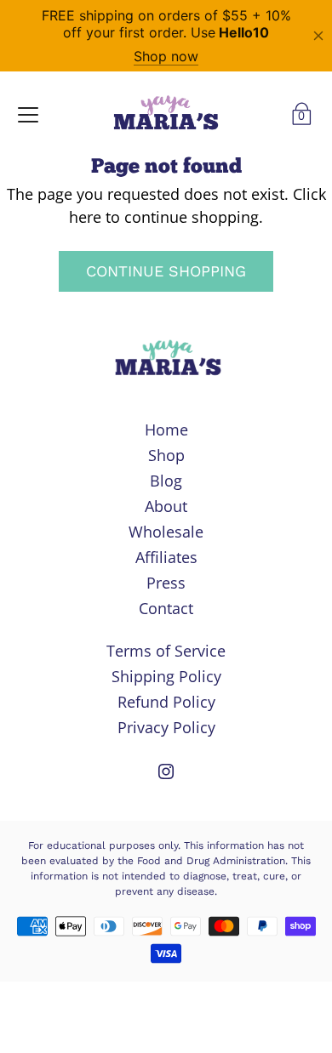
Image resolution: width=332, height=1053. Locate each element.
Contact (166, 608)
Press (166, 582)
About (166, 506)
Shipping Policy (166, 676)
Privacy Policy (166, 727)
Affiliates (166, 557)
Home (166, 429)
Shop (166, 455)
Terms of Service (166, 650)
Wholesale (166, 531)
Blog (166, 480)
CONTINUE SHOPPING (166, 271)
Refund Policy (166, 701)
